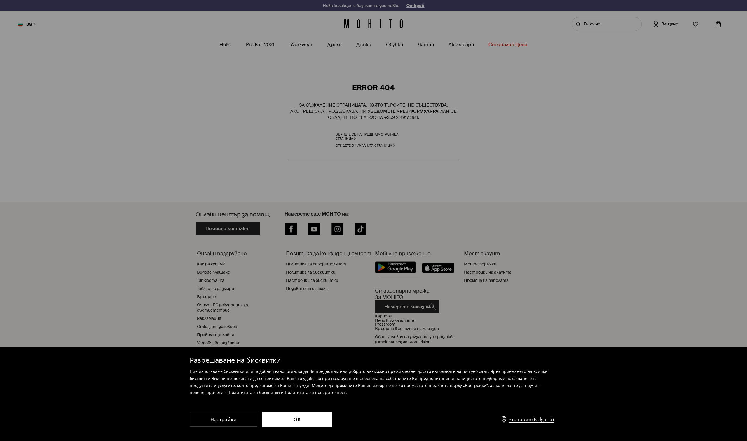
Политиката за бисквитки (254, 392)
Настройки (223, 419)
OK (297, 419)
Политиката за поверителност (315, 392)
